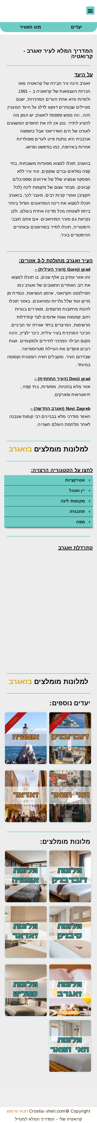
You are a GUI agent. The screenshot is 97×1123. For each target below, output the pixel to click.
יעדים (76, 27)
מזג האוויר (30, 27)
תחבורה (77, 511)
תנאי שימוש (17, 1111)
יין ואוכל (77, 490)
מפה (80, 522)
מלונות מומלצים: (65, 841)
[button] (90, 10)
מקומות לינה (73, 501)
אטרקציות (75, 480)
